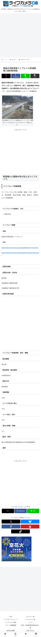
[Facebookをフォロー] (11, 526)
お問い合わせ (30, 630)
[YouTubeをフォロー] (30, 526)
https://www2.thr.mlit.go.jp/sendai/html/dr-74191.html (20, 248)
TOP (10, 616)
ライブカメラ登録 (10, 622)
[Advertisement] (20, 35)
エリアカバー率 (30, 619)
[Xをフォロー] (11, 522)
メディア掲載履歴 (10, 625)
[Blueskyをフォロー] (30, 522)
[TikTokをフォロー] (20, 531)
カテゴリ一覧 (30, 616)
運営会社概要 (10, 630)
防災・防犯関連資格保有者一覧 (30, 626)
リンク (30, 622)
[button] (34, 76)
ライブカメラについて (11, 619)
